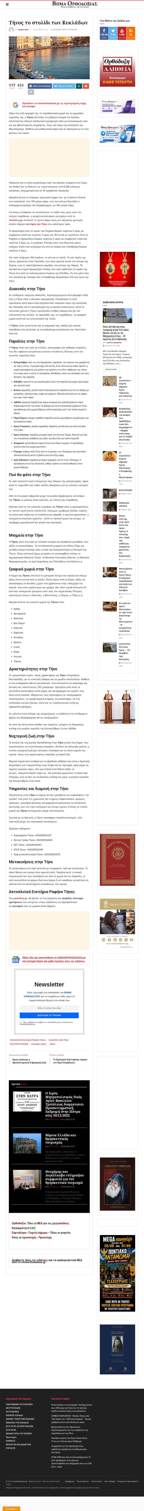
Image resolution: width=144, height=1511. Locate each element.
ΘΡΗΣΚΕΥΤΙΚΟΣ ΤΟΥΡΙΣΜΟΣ (65, 30)
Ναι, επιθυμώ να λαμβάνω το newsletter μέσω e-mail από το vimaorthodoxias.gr (46, 1023)
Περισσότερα (111, 369)
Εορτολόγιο (19, 1232)
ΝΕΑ (39, 1223)
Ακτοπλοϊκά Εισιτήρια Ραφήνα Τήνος (28, 1040)
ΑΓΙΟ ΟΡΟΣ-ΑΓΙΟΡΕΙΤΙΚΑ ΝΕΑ (19, 1426)
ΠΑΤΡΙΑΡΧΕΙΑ (12, 1412)
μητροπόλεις (60, 1223)
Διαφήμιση (69, 1481)
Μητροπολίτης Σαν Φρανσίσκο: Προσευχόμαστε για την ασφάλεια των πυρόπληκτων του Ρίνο (69, 1430)
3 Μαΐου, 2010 (125, 494)
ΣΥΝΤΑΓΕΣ (10, 1448)
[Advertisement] (49, 157)
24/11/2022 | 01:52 (68, 1119)
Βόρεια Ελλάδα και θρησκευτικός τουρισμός (60, 1139)
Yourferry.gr (16, 220)
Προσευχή (45, 1237)
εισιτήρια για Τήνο (36, 224)
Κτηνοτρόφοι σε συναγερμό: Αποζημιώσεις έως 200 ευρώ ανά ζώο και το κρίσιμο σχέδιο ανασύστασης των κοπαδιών (71, 1408)
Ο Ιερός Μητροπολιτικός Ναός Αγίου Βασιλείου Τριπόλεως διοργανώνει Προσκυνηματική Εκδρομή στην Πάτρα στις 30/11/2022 (64, 1104)
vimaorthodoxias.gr (19, 1481)
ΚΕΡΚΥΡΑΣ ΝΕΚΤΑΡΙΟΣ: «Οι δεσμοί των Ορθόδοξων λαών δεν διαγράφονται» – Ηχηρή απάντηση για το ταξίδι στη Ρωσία (127, 424)
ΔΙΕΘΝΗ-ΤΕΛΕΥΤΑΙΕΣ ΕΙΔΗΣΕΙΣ (20, 1419)
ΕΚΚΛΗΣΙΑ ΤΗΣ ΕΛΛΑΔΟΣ (17, 1423)
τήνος (52, 1044)
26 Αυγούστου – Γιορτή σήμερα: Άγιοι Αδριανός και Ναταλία (125, 386)
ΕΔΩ (32, 1228)
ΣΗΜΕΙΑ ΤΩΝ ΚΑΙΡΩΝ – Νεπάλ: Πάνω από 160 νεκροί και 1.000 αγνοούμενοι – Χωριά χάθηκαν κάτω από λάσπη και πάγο (71, 1419)
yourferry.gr (20, 898)
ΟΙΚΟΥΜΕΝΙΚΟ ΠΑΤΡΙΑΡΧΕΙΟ (19, 1404)
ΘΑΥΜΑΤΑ (10, 1441)
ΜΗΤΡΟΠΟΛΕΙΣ (13, 1408)
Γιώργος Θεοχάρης (114, 343)
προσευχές (29, 1237)
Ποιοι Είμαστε (83, 1481)
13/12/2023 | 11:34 (40, 30)
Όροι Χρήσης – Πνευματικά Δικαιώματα (121, 1481)
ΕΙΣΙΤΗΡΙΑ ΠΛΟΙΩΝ (19, 1044)
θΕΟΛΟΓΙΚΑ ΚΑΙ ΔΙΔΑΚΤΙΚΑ (18, 1444)
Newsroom (23, 30)
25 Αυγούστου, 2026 (112, 346)
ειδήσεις (43, 1260)
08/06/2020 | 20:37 (68, 1146)
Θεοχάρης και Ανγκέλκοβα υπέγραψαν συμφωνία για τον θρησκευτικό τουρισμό (64, 1177)
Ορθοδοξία (19, 1223)
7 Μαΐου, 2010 (125, 510)
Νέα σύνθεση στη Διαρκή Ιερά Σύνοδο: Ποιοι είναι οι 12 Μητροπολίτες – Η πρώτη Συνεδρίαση (116, 333)
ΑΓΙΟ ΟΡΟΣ (11, 1430)
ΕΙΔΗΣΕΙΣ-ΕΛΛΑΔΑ (14, 1415)
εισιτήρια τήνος (38, 1044)
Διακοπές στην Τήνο (58, 1040)
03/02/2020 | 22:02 (68, 1187)
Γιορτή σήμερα (38, 1232)
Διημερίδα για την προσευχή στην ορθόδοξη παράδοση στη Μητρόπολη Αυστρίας (69, 1449)
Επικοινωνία (96, 1481)
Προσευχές (11, 1437)
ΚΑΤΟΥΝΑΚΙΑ (126, 490)
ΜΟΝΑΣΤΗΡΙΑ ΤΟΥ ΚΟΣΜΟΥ (19, 1433)
